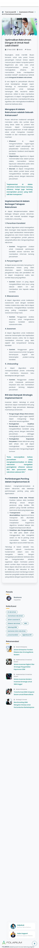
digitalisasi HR (27, 635)
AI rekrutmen (12, 612)
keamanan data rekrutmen (17, 631)
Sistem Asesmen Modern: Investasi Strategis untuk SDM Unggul (23, 681)
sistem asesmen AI (14, 619)
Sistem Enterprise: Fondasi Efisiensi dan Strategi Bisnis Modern (23, 652)
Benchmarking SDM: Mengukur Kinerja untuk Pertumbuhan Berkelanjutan (24, 704)
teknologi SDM (12, 627)
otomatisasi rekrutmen (15, 616)
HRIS (25, 623)
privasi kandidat (13, 635)
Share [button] (29, 50)
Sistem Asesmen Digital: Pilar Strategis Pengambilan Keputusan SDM (24, 666)
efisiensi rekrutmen (14, 623)
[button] (34, 943)
